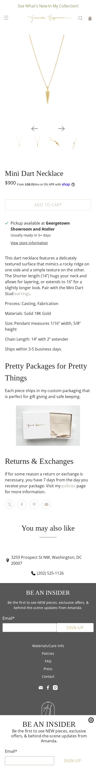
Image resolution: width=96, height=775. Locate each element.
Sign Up (72, 760)
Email (11, 751)
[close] (91, 720)
